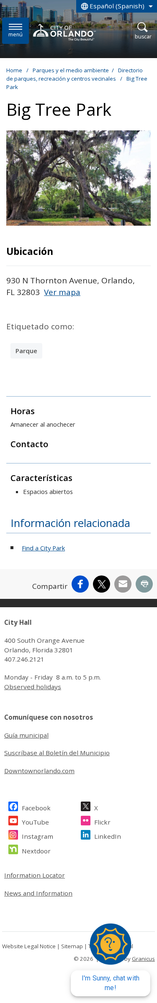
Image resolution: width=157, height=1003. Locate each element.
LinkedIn (107, 836)
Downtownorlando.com (39, 770)
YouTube (35, 822)
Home (14, 70)
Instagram (37, 836)
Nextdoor (36, 851)
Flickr (102, 822)
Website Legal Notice (29, 946)
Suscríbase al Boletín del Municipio (57, 752)
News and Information (38, 893)
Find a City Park (43, 548)
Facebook (36, 808)
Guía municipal (26, 735)
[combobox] (116, 6)
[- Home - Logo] (64, 32)
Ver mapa (62, 292)
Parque (26, 350)
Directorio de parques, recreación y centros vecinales (74, 74)
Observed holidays (32, 686)
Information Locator (34, 875)
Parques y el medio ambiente (71, 70)
